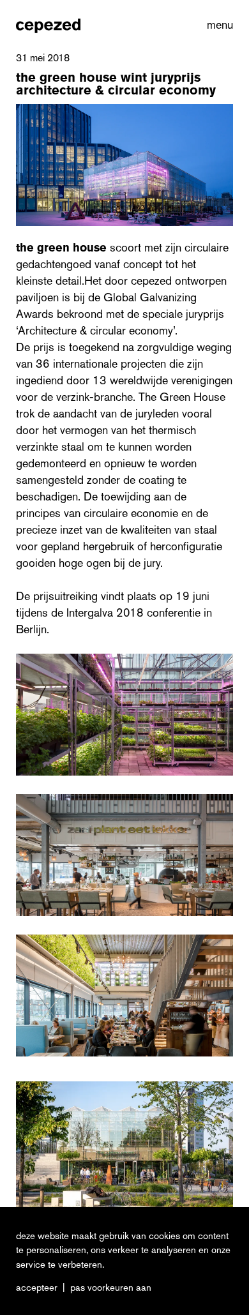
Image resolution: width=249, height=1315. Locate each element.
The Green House (61, 247)
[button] (217, 25)
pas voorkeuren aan (110, 1287)
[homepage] (48, 25)
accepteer (36, 1287)
